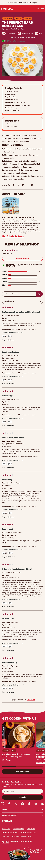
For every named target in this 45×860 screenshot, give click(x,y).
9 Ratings (21, 37)
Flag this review (8, 340)
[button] (38, 9)
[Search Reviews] (39, 294)
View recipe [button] (6, 760)
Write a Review (30, 37)
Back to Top (31, 700)
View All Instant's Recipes (13, 236)
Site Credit (5, 842)
